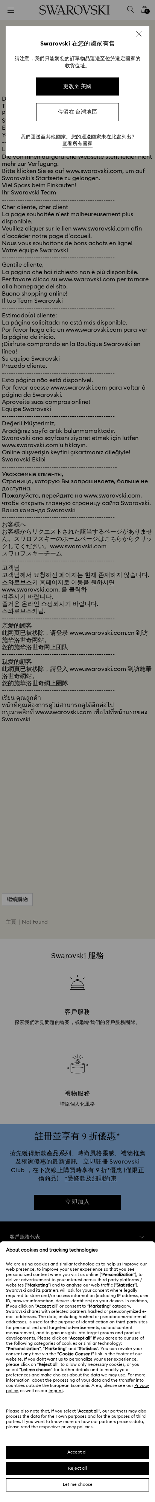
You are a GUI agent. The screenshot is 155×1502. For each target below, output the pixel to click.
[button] (138, 33)
